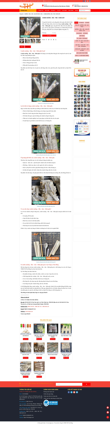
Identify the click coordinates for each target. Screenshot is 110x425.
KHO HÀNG (64, 10)
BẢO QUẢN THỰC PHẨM (82, 53)
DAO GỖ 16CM (25, 354)
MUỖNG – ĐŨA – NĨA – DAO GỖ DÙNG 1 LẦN (33, 13)
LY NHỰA (87, 22)
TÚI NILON (81, 22)
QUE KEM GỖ (26, 335)
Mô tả (22, 46)
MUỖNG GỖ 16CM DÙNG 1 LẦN (66, 355)
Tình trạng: (44, 32)
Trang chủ (21, 13)
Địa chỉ (45, 4)
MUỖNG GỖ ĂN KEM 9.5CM (39, 374)
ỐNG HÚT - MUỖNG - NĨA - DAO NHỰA (82, 26)
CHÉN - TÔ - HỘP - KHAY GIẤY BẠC (82, 41)
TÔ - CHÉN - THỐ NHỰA (82, 38)
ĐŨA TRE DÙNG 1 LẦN (66, 335)
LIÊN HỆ (76, 10)
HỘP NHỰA (82, 35)
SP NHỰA (53, 10)
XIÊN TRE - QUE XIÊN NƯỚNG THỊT (39, 336)
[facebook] (69, 392)
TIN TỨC (59, 10)
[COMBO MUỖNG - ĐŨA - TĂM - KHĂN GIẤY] (26, 5)
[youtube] (74, 392)
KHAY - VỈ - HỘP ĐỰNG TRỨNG (82, 55)
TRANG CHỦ (40, 10)
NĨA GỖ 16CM (39, 354)
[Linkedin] (51, 39)
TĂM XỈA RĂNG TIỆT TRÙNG (52, 336)
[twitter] (71, 392)
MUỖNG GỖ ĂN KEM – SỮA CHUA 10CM (26, 374)
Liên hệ (49, 35)
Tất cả (76, 22)
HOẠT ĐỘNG (70, 10)
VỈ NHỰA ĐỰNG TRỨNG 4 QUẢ (83, 61)
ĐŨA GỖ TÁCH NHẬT (52, 354)
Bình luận (28, 46)
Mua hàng (76, 4)
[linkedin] (77, 392)
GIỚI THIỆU (47, 10)
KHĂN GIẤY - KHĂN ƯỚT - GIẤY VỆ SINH (82, 49)
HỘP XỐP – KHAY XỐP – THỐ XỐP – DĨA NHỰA (82, 45)
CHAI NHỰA (79, 33)
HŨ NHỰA (85, 33)
